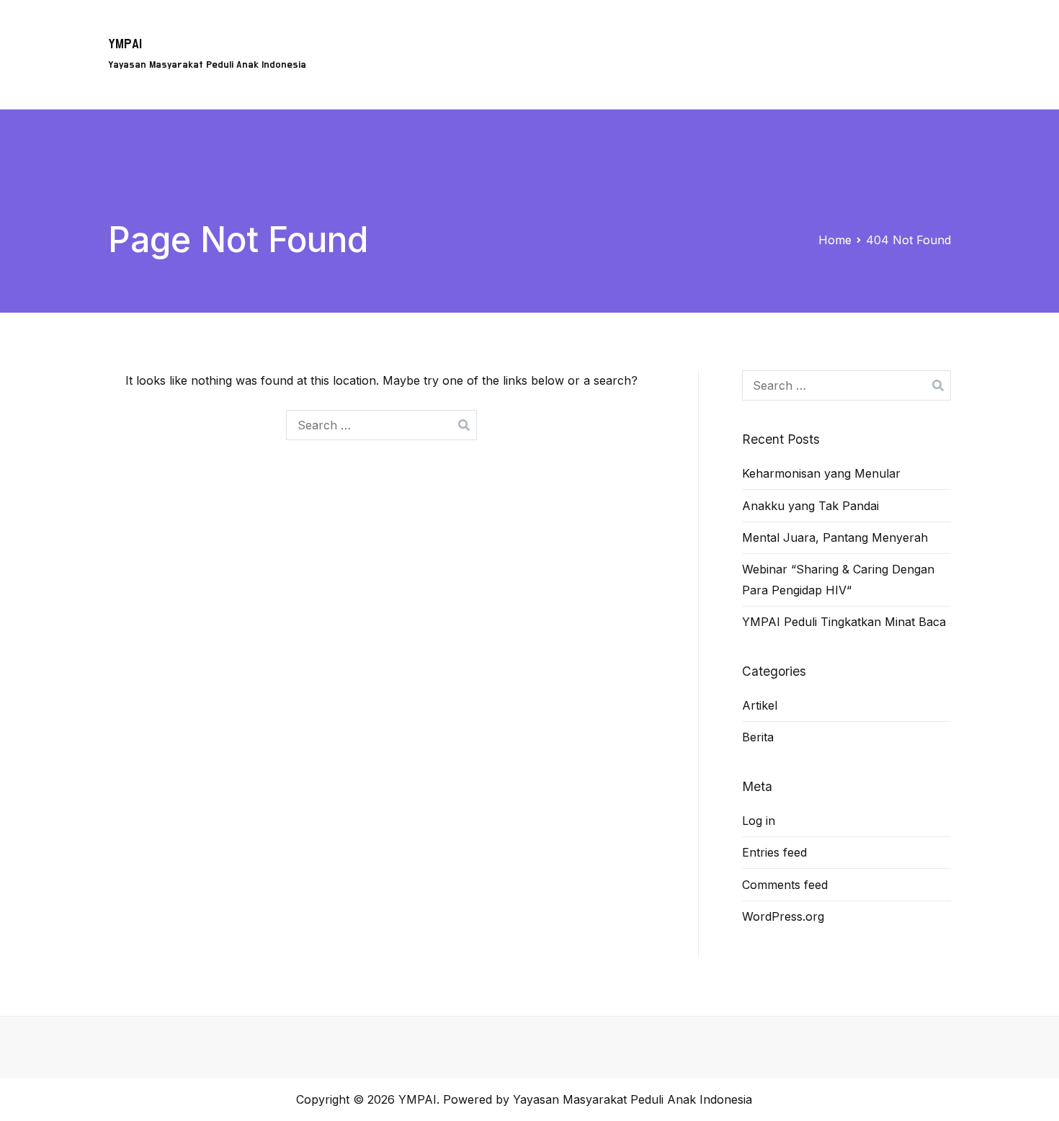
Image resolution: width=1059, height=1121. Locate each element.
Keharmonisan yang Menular (821, 473)
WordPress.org (783, 916)
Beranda (397, 33)
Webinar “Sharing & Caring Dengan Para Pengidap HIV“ (838, 579)
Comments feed (785, 884)
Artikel (866, 33)
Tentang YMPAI (593, 33)
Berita (923, 33)
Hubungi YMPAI (783, 33)
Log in (758, 820)
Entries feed (774, 852)
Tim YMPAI (688, 33)
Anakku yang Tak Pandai (810, 506)
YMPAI (125, 44)
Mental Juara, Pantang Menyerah (835, 537)
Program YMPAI (486, 33)
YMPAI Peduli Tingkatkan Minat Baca (844, 622)
